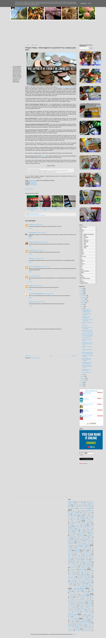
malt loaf (76, 570)
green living (70, 554)
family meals (71, 542)
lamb (82, 563)
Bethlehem (91, 514)
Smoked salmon (71, 606)
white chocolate (89, 625)
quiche (85, 592)
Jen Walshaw (32, 250)
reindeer (77, 595)
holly (88, 557)
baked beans (84, 508)
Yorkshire (78, 629)
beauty (82, 512)
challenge (76, 522)
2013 (82, 385)
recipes (73, 595)
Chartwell (85, 522)
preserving (86, 591)
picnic (91, 588)
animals (91, 505)
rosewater (70, 599)
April (83, 374)
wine (91, 626)
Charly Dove (31, 301)
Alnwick (87, 505)
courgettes (91, 530)
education (80, 538)
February (84, 378)
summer (74, 612)
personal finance (42, 215)
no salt (76, 578)
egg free (85, 538)
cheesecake (84, 523)
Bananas (86, 510)
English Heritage (72, 540)
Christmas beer (77, 526)
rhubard (85, 597)
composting (70, 530)
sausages (89, 601)
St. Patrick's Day (74, 608)
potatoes (70, 591)
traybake (84, 618)
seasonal (69, 603)
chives (79, 525)
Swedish (91, 614)
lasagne (90, 563)
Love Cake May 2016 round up (86, 314)
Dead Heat (85, 398)
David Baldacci (87, 411)
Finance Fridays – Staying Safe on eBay (87, 320)
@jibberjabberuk (32, 180)
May (83, 308)
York (73, 629)
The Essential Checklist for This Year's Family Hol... (87, 335)
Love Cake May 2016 (86, 372)
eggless (69, 539)
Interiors (80, 559)
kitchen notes (70, 563)
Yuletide (85, 630)
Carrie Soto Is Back (87, 392)
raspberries (70, 594)
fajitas (87, 540)
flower (88, 546)
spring (79, 607)
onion (82, 582)
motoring (76, 574)
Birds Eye (86, 515)
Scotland (84, 602)
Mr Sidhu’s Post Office (87, 415)
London (74, 569)
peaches (81, 585)
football (73, 547)
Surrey (83, 614)
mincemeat (71, 573)
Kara (30, 276)
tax (83, 615)
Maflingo (44, 156)
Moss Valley (90, 573)
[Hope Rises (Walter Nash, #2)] (82, 413)
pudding (91, 591)
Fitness (78, 546)
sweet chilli (71, 615)
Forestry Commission (80, 547)
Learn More (83, 3)
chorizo (90, 525)
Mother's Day (70, 574)
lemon (76, 566)
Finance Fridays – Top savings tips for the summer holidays (32, 209)
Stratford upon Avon (81, 610)
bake (79, 508)
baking (91, 508)
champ (81, 522)
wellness (83, 625)
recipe (87, 594)
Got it (89, 3)
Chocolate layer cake (86, 337)
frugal (78, 549)
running (79, 599)
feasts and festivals (79, 543)
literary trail (85, 567)
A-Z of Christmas (79, 502)
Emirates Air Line (90, 539)
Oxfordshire (74, 583)
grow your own (87, 554)
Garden (70, 550)
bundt (70, 521)
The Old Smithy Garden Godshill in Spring (87, 363)
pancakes (80, 583)
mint (76, 573)
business (74, 521)
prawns (75, 591)
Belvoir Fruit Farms (80, 514)
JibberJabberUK (33, 184)
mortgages (85, 573)
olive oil (78, 582)
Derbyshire (81, 535)
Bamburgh (81, 510)
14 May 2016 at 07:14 (45, 266)
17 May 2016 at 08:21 (48, 293)
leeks (85, 564)
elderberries (78, 539)
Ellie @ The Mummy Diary (34, 266)
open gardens (88, 582)
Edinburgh (75, 538)
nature (79, 577)
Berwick (86, 514)
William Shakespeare (82, 626)
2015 (82, 382)
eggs (73, 539)
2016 (82, 293)
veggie (92, 621)
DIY (80, 536)
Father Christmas (86, 542)
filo (76, 545)
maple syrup (89, 570)
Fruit (82, 549)
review (71, 597)
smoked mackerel (88, 604)
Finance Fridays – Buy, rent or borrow (70, 208)
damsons (86, 534)
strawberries (89, 610)
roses (91, 598)
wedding (71, 625)
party (89, 583)
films (73, 545)
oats (69, 582)
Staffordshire (81, 608)
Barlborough (75, 511)
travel (77, 618)
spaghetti (90, 606)
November (84, 297)
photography (80, 588)
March (83, 376)
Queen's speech (79, 592)
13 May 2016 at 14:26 (43, 242)
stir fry (87, 608)
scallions (73, 602)
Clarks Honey (91, 527)
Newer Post (28, 355)
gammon (90, 549)
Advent (87, 502)
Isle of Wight (86, 559)
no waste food (83, 578)
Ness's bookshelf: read (91, 390)
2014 (82, 384)
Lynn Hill (71, 570)
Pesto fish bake (85, 325)
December (84, 295)
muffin (81, 574)
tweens (70, 620)
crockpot (86, 532)
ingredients (75, 559)
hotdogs (79, 558)
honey (75, 558)
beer (69, 514)
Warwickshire (83, 624)
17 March (79, 501)
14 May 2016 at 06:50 (38, 258)
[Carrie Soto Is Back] (82, 395)
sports (75, 607)
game (86, 549)
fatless (72, 543)
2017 (82, 292)
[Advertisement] (53, 31)
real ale (76, 594)
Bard (70, 511)
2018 (82, 290)
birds (81, 515)
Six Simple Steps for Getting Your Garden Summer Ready (86, 311)
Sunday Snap (72, 614)
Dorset (90, 536)
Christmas (70, 526)
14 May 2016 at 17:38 (38, 285)
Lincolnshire (75, 567)
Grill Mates (78, 554)
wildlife (75, 626)
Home (51, 355)
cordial (86, 530)
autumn (69, 508)
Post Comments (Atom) (36, 357)
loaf (70, 569)
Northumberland (89, 579)
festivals (69, 545)
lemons (81, 566)
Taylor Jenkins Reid (87, 393)
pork (80, 590)
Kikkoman (75, 562)
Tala (81, 615)
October (83, 299)
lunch (92, 569)
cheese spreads (77, 523)
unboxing (75, 620)
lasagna (86, 563)
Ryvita (89, 599)
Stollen (91, 608)
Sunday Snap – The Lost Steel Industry (87, 328)
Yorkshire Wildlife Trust (79, 630)
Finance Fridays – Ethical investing (57, 208)
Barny (80, 511)
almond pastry (76, 505)
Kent (70, 562)
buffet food (86, 519)
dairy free (81, 534)
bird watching (75, 515)
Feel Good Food (88, 543)
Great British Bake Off (87, 553)
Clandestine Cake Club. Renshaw (77, 527)
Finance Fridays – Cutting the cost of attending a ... (87, 331)
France (69, 549)
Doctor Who (85, 536)
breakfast (85, 518)
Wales (73, 624)
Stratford (73, 610)
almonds (82, 505)
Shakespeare (83, 603)
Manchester (82, 570)
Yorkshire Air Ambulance (87, 629)
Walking (77, 624)
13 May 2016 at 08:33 (41, 232)
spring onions (84, 607)
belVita (73, 514)
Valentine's (91, 620)
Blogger (73, 634)
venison (70, 622)
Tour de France (70, 618)
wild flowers (70, 626)
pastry (77, 585)
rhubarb (80, 597)
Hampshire (86, 555)
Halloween (76, 555)
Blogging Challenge (88, 516)
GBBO (91, 550)
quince (90, 592)
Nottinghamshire (79, 581)
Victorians (76, 622)
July (83, 304)
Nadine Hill (31, 224)
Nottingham (72, 581)
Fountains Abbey (89, 547)
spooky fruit (70, 607)
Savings (69, 602)
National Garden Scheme (86, 576)
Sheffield (89, 603)
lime (71, 567)
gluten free (90, 551)
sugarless (90, 611)
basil (84, 511)
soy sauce (85, 606)
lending (86, 566)
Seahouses (90, 602)
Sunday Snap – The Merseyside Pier (86, 317)
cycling (76, 534)
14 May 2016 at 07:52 (36, 276)
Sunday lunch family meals (85, 612)
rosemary (86, 598)
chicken (89, 523)
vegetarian (86, 621)
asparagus (84, 506)
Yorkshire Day (70, 630)
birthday (90, 515)
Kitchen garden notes (86, 562)
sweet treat (77, 615)
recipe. (69, 595)
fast (80, 542)
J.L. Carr (85, 405)
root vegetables (80, 598)
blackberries (75, 516)
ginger (73, 551)
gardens (85, 550)
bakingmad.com (75, 510)
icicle (88, 558)
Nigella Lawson (71, 578)
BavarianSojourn (32, 232)
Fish (69, 546)
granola (79, 553)
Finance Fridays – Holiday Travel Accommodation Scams (45, 209)
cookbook (76, 530)
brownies (81, 519)
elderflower (84, 539)
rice (88, 597)
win (88, 626)
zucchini (90, 630)
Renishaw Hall (84, 595)
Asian (79, 506)
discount (76, 536)
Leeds (78, 564)
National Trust (71, 577)
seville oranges (76, 603)
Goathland (70, 553)
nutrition (90, 581)
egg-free (90, 538)
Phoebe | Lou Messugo (34, 242)
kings (79, 562)
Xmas (69, 629)
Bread (80, 518)
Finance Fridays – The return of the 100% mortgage (86, 359)
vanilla (70, 621)
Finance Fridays (32, 215)
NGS (90, 577)
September (84, 301)
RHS (76, 597)
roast (70, 598)
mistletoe (79, 573)
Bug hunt (91, 519)
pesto (73, 588)
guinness (69, 555)
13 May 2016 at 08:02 (38, 224)
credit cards (88, 531)
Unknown (31, 285)
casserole (71, 522)
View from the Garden (85, 622)
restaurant (91, 595)
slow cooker (74, 604)
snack (76, 606)
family (91, 540)
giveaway (78, 551)
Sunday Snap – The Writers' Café (86, 370)
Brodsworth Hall (75, 519)
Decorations (75, 535)
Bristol (89, 518)
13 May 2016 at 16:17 (39, 250)
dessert (88, 535)
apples (75, 506)
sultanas (69, 612)
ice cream (84, 558)
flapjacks (83, 546)
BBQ (79, 512)
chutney (83, 526)
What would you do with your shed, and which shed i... (87, 366)
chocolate (84, 525)
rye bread (84, 599)
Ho (85, 557)
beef (91, 512)
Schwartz (78, 602)
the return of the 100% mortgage (65, 87)
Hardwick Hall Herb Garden (87, 333)
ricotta (92, 597)
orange (69, 583)
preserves (80, 591)
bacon (74, 508)
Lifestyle (91, 566)
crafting (70, 531)
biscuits (69, 516)
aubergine (90, 506)
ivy (91, 559)
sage (92, 599)
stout (69, 610)
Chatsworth (91, 522)
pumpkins (71, 592)
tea (86, 615)
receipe (82, 594)
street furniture (76, 611)
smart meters (81, 604)
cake (79, 521)
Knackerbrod (77, 563)
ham (81, 555)
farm (77, 542)
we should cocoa (90, 624)
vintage (69, 624)
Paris (85, 583)
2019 (82, 288)
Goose (75, 553)
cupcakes (71, 534)
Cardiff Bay (88, 521)
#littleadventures (71, 501)
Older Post (73, 355)
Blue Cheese (75, 518)
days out (91, 534)
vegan (74, 621)
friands (74, 549)
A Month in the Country (88, 404)
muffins (85, 574)
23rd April (85, 501)
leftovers (89, 564)
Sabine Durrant (87, 399)
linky (80, 567)
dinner (72, 536)
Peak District (86, 585)
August (83, 302)
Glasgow (84, 551)
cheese (71, 523)
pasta (72, 585)
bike (70, 515)
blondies (69, 518)
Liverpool (91, 567)
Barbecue (91, 510)
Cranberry (82, 531)
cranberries (76, 531)
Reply (30, 228)
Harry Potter (76, 557)
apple (71, 506)
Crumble (91, 532)
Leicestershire (70, 566)
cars (92, 521)
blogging (80, 516)
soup (80, 606)
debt (70, 535)
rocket (74, 598)
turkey (92, 618)
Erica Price (31, 258)
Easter (69, 538)
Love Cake (83, 569)
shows (69, 604)
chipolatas (74, 525)
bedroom (87, 512)
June (83, 306)
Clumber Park (72, 529)
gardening (76, 550)
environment (80, 540)
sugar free (84, 611)
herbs (82, 557)
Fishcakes (73, 546)
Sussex (87, 614)
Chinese (69, 525)
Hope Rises (85, 410)
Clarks (86, 527)
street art (70, 611)
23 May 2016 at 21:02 (39, 301)
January (84, 380)
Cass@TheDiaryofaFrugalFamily (36, 293)
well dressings (76, 625)
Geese (69, 551)
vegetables (80, 621)
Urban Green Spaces (82, 620)
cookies (81, 530)
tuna (88, 618)
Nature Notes (84, 577)
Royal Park (75, 599)
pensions (37, 215)
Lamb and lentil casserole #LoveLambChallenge (87, 353)
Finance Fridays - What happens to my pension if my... (87, 343)
